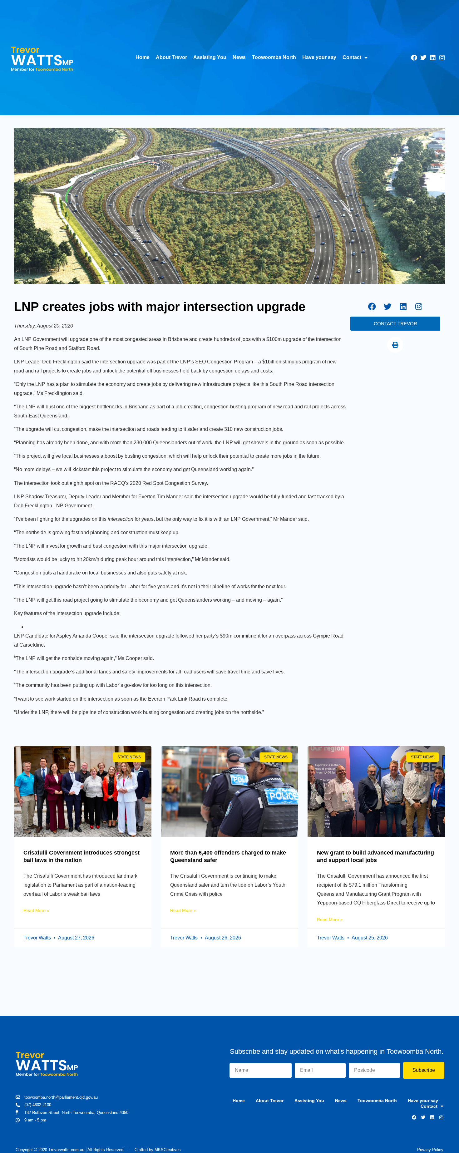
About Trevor (171, 57)
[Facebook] (414, 58)
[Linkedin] (433, 58)
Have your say (319, 57)
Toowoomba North (274, 57)
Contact (352, 57)
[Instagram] (442, 58)
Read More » (36, 910)
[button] (395, 345)
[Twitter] (423, 58)
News (239, 57)
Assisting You (209, 57)
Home (143, 57)
